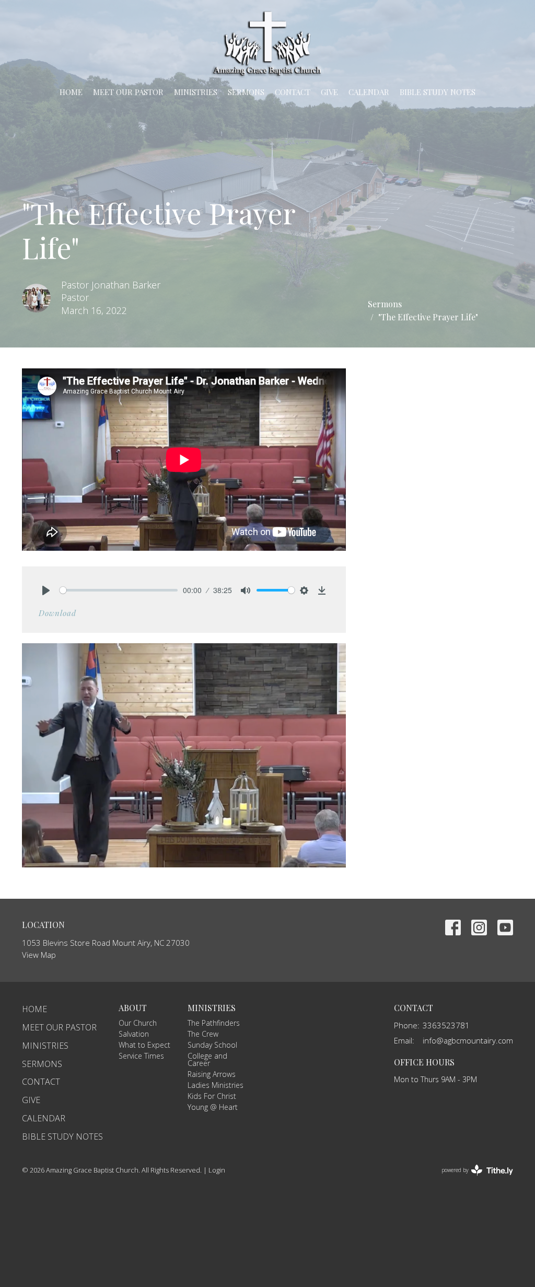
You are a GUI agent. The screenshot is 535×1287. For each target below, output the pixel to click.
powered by (471, 1178)
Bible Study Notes (437, 92)
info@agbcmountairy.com (468, 1040)
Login (216, 1170)
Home (71, 92)
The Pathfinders (214, 1023)
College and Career (207, 1059)
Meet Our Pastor (128, 92)
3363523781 (446, 1025)
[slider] (119, 590)
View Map (39, 954)
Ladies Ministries (215, 1085)
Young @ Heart (213, 1107)
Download (57, 613)
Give (329, 92)
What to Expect (144, 1045)
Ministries (195, 92)
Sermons (246, 92)
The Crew (203, 1034)
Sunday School (212, 1045)
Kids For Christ (212, 1096)
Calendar (368, 92)
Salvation (134, 1034)
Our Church (138, 1023)
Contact (292, 92)
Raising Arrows (212, 1074)
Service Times (141, 1056)
